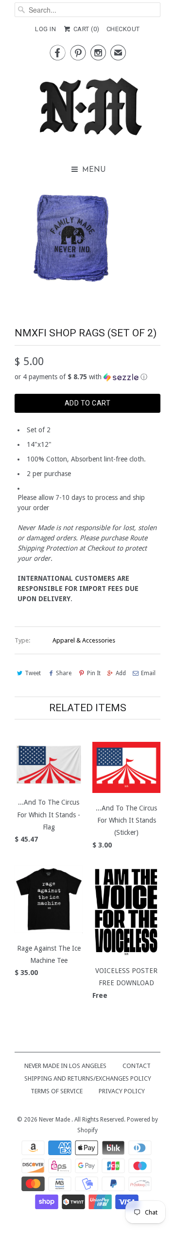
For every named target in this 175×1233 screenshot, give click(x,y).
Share (63, 673)
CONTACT (136, 1065)
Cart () (85, 29)
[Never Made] (87, 109)
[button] (87, 377)
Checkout (123, 29)
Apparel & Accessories (83, 640)
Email (148, 673)
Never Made (55, 1119)
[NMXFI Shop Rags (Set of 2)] (71, 238)
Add (121, 673)
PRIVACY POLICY (122, 1091)
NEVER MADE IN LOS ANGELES (65, 1065)
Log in (45, 29)
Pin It (93, 673)
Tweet (33, 673)
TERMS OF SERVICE (57, 1091)
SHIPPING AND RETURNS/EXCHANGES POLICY (87, 1078)
